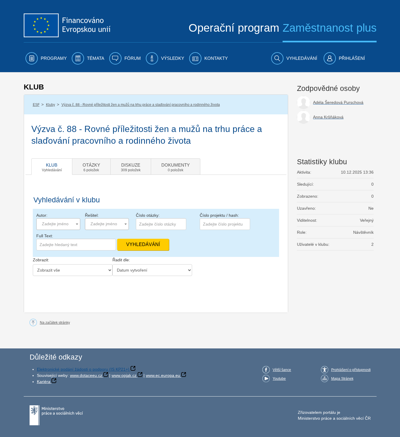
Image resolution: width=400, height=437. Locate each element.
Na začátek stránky (55, 323)
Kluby (50, 105)
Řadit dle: (121, 260)
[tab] (51, 166)
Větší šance (282, 370)
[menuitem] (46, 58)
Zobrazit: (41, 260)
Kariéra (43, 381)
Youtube (279, 379)
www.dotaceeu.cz (86, 375)
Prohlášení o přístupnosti (351, 370)
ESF (36, 105)
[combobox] (58, 224)
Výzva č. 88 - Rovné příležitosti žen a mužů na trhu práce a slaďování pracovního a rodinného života (140, 105)
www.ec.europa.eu (163, 375)
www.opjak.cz (124, 375)
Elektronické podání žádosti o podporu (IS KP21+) (83, 369)
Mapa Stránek (342, 379)
